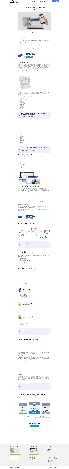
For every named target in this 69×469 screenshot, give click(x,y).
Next (47, 431)
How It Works (33, 1)
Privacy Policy (57, 467)
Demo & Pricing (55, 1)
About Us (45, 1)
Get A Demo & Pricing (34, 426)
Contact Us (50, 467)
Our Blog (48, 454)
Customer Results (49, 449)
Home (47, 467)
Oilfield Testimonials (40, 1)
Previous (21, 431)
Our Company (49, 450)
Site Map (49, 1)
